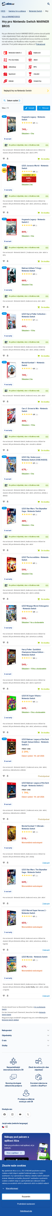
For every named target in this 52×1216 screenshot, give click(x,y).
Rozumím (26, 1196)
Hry (46, 11)
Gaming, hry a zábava (17, 11)
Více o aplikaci (13, 1153)
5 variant (7, 479)
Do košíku (45, 159)
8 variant (7, 139)
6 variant (7, 530)
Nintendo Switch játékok (10, 1020)
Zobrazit (45, 863)
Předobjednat (43, 776)
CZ (6, 1127)
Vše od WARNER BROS (11, 17)
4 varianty (8, 336)
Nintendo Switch (35, 11)
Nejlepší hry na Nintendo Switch (18, 90)
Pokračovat (40, 44)
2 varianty (8, 290)
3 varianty (8, 190)
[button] (26, 1030)
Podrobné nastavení (26, 1204)
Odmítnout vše (26, 1211)
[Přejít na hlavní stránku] (8, 4)
